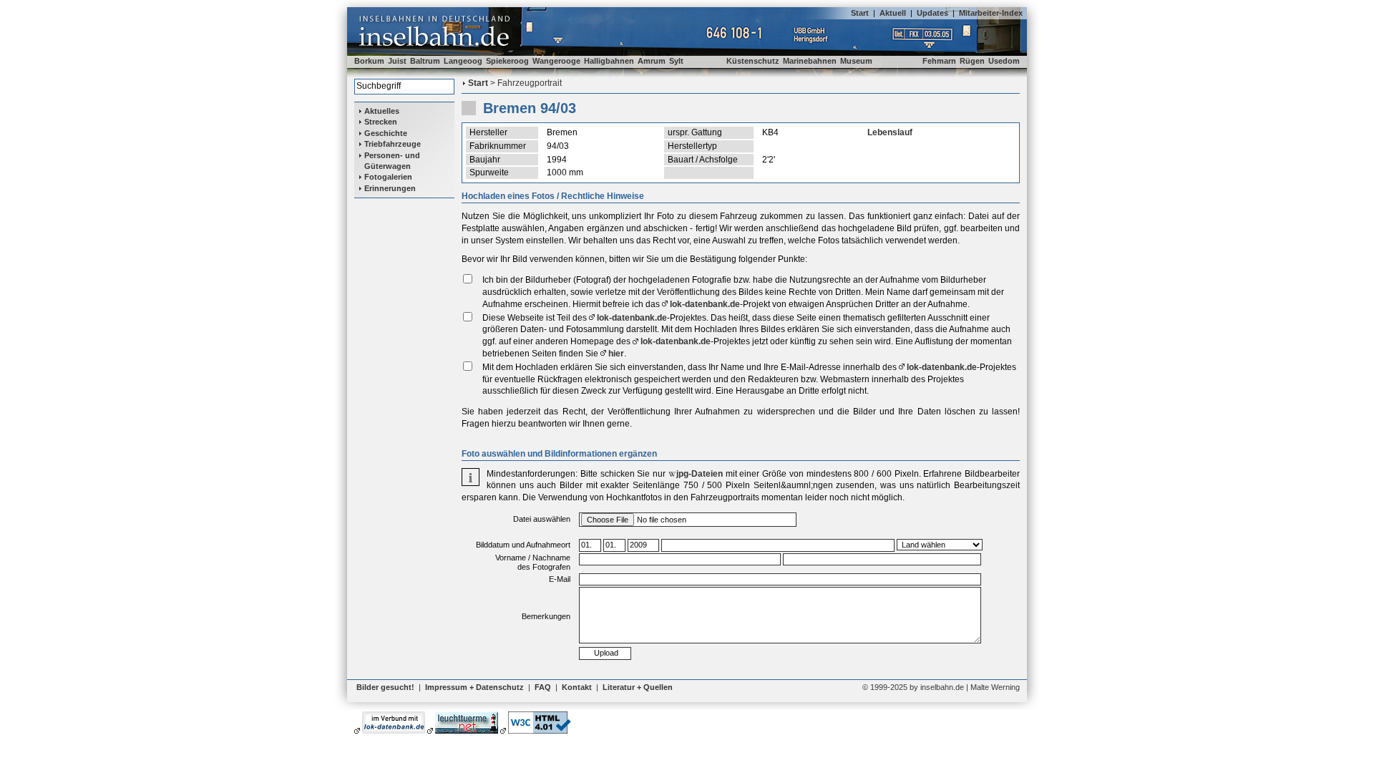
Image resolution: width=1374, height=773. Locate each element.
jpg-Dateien (699, 474)
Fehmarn (939, 61)
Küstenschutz (752, 61)
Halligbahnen (609, 61)
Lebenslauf (889, 132)
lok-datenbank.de (705, 304)
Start (860, 13)
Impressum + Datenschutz (474, 687)
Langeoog (463, 61)
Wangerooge (556, 61)
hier (616, 354)
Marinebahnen (810, 61)
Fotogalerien (388, 176)
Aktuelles (381, 111)
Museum (856, 61)
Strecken (380, 121)
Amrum (652, 61)
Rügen (972, 61)
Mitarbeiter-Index (991, 13)
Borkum (369, 61)
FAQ (543, 687)
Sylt (676, 61)
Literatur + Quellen (638, 687)
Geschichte (385, 133)
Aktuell (893, 13)
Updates (932, 13)
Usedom (1004, 61)
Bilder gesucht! (385, 687)
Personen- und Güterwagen (392, 160)
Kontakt (577, 687)
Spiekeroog (507, 61)
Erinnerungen (390, 188)
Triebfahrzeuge (392, 144)
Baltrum (425, 61)
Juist (397, 61)
